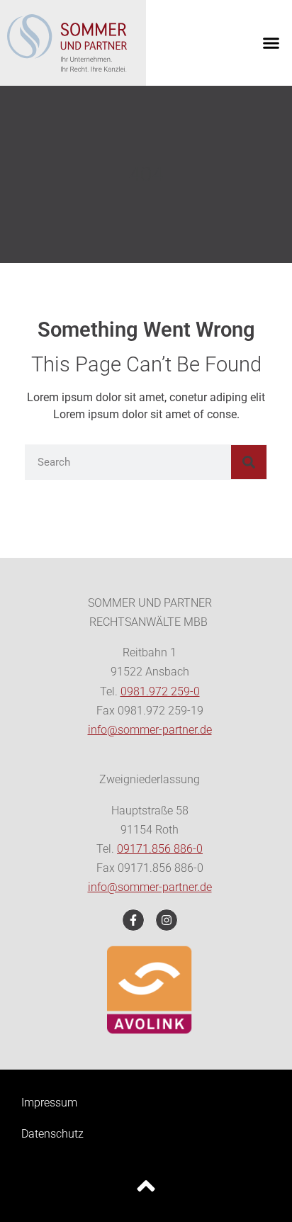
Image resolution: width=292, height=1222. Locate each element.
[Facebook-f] (133, 920)
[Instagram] (166, 920)
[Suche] (248, 462)
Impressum (49, 1102)
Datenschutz (52, 1133)
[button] (271, 43)
